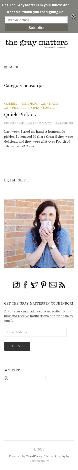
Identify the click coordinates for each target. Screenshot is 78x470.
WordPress (34, 456)
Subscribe (17, 346)
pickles (18, 107)
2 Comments (64, 123)
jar (43, 103)
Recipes (34, 107)
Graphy (60, 456)
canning (10, 103)
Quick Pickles (20, 114)
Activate (12, 370)
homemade (29, 103)
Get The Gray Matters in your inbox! (38, 304)
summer (49, 107)
